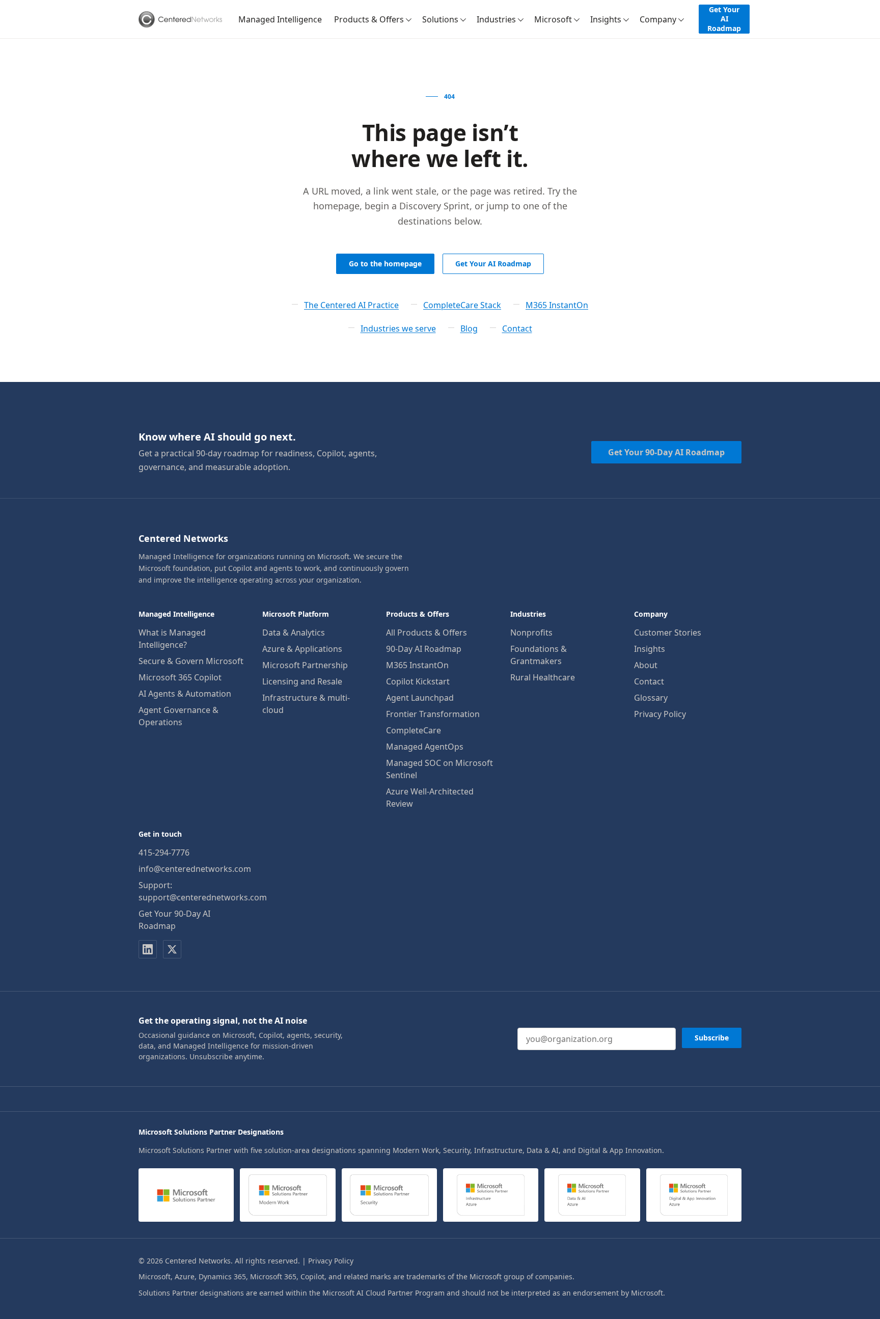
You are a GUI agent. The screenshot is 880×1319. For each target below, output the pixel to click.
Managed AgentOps (424, 746)
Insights (605, 19)
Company (658, 19)
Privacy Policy (660, 714)
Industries (496, 19)
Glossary (651, 697)
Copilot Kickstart (418, 681)
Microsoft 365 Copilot (180, 677)
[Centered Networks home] (180, 19)
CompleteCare (413, 730)
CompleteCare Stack (462, 305)
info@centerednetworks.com (195, 868)
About (645, 665)
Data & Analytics (293, 632)
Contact (517, 328)
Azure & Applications (302, 648)
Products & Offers (369, 19)
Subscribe (712, 1037)
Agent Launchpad (420, 697)
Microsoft (553, 19)
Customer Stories (667, 632)
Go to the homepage (385, 263)
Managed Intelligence (280, 19)
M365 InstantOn (557, 305)
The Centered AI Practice (351, 305)
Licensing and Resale (302, 681)
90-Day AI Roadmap (423, 648)
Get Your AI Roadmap (724, 19)
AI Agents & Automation (185, 693)
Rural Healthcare (542, 677)
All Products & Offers (426, 632)
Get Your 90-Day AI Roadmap (666, 452)
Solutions (440, 19)
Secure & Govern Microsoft (191, 661)
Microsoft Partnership (305, 665)
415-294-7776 (164, 852)
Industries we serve (398, 328)
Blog (469, 328)
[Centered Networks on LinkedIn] (148, 949)
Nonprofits (531, 632)
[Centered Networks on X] (172, 949)
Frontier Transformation (433, 714)
